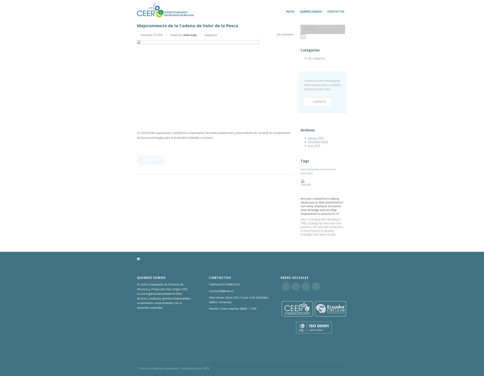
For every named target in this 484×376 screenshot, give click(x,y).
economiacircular (328, 169)
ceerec (303, 169)
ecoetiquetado (313, 169)
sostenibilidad (307, 173)
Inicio (290, 11)
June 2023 (314, 146)
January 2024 (316, 138)
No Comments (285, 34)
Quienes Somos (311, 11)
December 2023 (318, 142)
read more (150, 160)
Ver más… (143, 147)
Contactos (335, 11)
